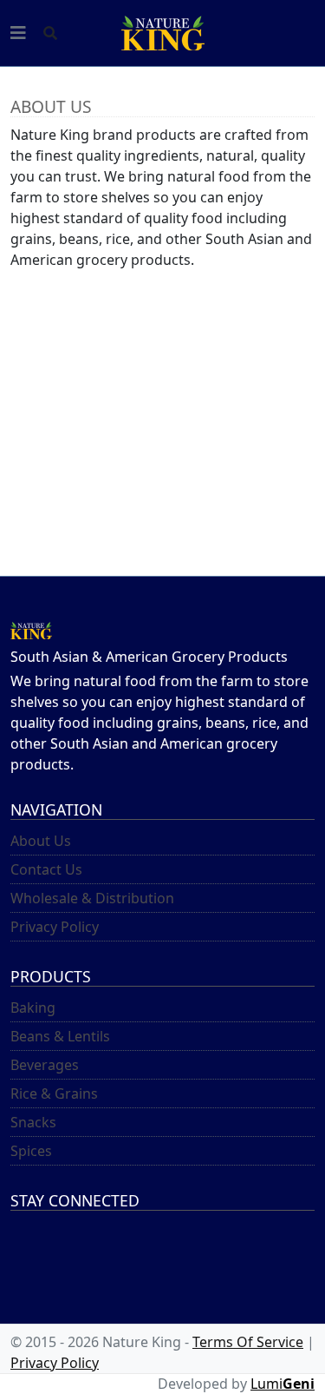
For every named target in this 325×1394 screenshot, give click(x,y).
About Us (40, 840)
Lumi (282, 1383)
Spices (31, 1150)
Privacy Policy (54, 926)
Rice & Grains (54, 1093)
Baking (32, 1007)
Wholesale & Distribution (92, 898)
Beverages (44, 1064)
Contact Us (46, 869)
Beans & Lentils (60, 1036)
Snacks (33, 1122)
